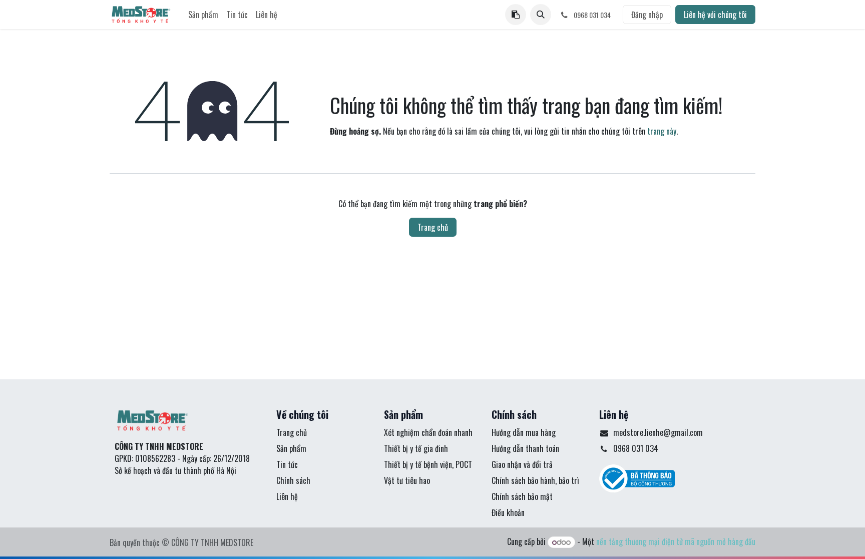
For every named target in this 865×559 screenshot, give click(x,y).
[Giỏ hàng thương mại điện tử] (515, 14)
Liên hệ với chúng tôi (715, 15)
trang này (661, 131)
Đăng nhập (647, 15)
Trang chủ (432, 227)
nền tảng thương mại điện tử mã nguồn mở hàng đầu (675, 541)
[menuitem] (203, 15)
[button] (540, 14)
